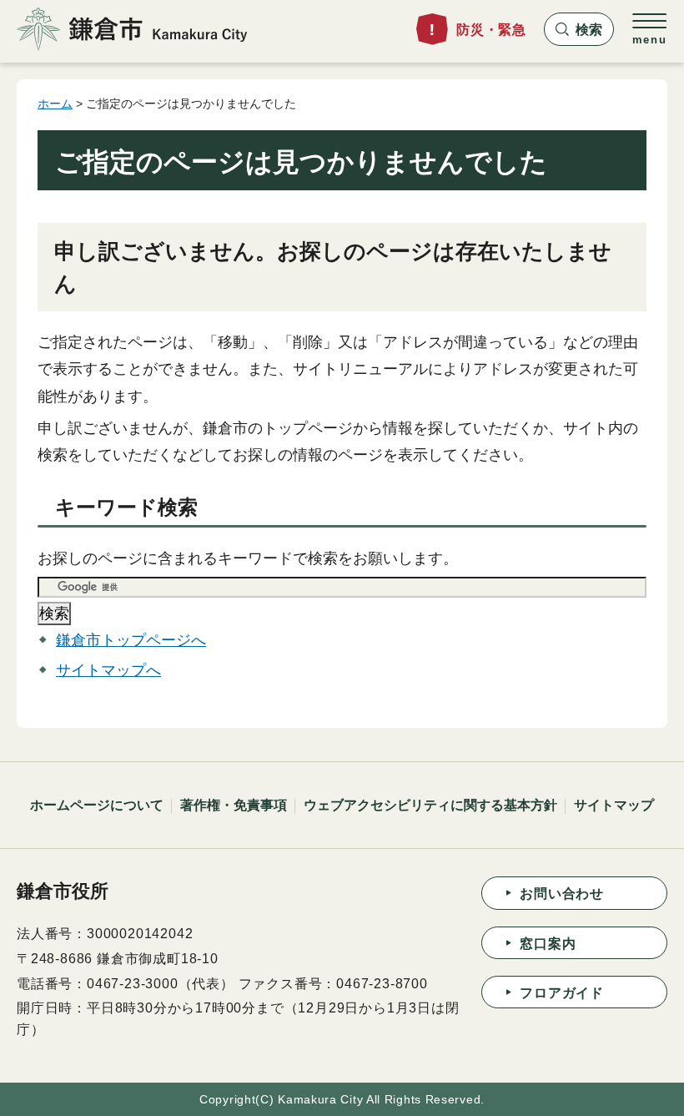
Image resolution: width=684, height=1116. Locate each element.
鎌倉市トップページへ (131, 640)
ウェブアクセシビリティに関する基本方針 (430, 805)
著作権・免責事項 (233, 805)
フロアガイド (562, 993)
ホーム (55, 103)
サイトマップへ (108, 670)
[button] (579, 29)
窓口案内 (548, 944)
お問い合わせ (562, 893)
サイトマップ (614, 805)
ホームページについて (96, 805)
